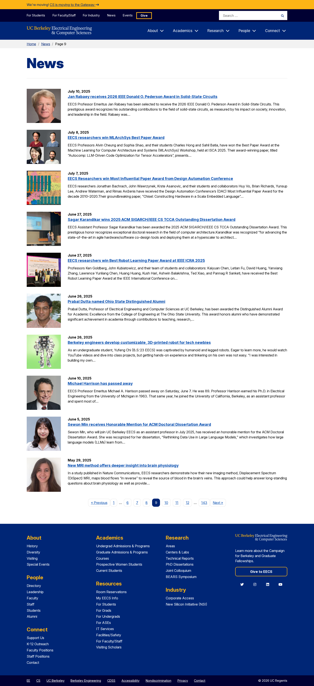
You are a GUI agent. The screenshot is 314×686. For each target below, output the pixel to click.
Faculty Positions (40, 650)
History (32, 546)
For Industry (91, 15)
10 (166, 503)
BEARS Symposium (181, 577)
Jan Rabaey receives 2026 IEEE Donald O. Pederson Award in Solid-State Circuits (142, 96)
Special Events (38, 564)
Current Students (109, 570)
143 (204, 503)
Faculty (32, 598)
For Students (36, 15)
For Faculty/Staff (64, 15)
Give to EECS (261, 571)
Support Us (35, 638)
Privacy (183, 680)
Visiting (32, 558)
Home (31, 44)
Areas (170, 546)
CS (38, 680)
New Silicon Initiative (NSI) (186, 604)
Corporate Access (180, 598)
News (111, 15)
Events (128, 15)
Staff (30, 604)
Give (144, 15)
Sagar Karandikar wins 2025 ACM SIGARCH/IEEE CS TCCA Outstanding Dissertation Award (151, 219)
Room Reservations (111, 592)
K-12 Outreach (38, 644)
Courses (102, 558)
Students (34, 610)
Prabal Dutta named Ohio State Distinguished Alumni (116, 301)
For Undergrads (108, 616)
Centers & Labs (177, 552)
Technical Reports (180, 558)
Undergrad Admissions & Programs (123, 546)
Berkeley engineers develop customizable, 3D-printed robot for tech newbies (139, 342)
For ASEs (103, 622)
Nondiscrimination (158, 680)
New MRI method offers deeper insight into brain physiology (123, 465)
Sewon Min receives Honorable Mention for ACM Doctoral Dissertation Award (139, 424)
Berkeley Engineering (85, 680)
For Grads (103, 610)
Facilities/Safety (108, 635)
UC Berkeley (56, 680)
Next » (219, 502)
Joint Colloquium (178, 570)
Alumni (32, 616)
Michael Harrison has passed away (100, 383)
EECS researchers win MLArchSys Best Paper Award (116, 137)
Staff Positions (38, 656)
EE (28, 680)
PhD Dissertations (180, 564)
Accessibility (130, 680)
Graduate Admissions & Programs (122, 552)
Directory (34, 586)
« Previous (100, 502)
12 (187, 503)
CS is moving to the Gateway (72, 5)
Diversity (33, 552)
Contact (33, 662)
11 (176, 503)
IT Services (105, 629)
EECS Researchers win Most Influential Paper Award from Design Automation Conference (150, 178)
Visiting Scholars (109, 647)
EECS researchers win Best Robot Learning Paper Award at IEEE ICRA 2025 (136, 260)
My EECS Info (107, 598)
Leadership (35, 592)
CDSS (111, 680)
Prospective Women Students (119, 564)
